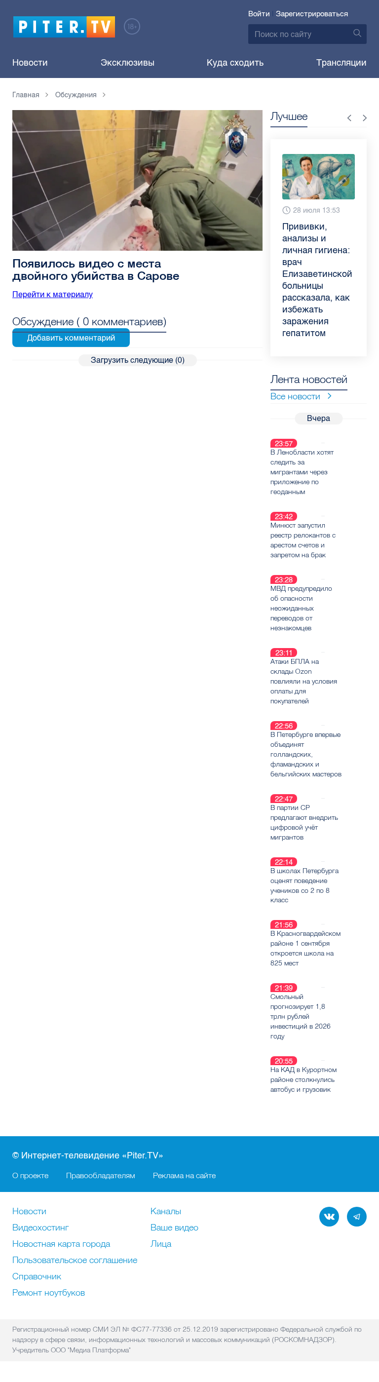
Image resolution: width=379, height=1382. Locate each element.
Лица (161, 1244)
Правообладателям (100, 1175)
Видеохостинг (40, 1228)
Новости (30, 62)
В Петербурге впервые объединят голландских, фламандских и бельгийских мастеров (305, 754)
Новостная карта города (61, 1244)
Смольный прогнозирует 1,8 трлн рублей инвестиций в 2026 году (300, 1016)
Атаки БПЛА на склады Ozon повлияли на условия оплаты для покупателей (303, 681)
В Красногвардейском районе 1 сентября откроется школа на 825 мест (305, 948)
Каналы (166, 1212)
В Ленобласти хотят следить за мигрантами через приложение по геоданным (302, 472)
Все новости (295, 396)
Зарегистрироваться (312, 13)
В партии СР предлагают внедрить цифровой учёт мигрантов (304, 822)
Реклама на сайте (184, 1175)
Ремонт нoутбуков (48, 1293)
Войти (259, 13)
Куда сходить (235, 62)
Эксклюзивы (127, 62)
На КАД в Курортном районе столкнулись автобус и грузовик (303, 1079)
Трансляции (341, 62)
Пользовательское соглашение (74, 1261)
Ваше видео (174, 1228)
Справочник (36, 1277)
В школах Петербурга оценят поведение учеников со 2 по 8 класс (304, 885)
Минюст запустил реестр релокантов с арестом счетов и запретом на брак (303, 540)
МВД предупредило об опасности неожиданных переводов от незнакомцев (301, 608)
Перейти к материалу (52, 294)
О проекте (30, 1175)
